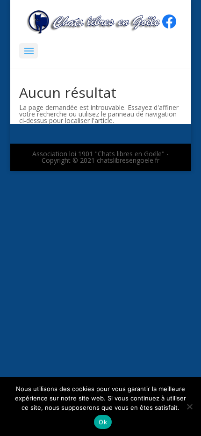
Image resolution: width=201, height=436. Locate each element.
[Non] (189, 406)
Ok (103, 422)
